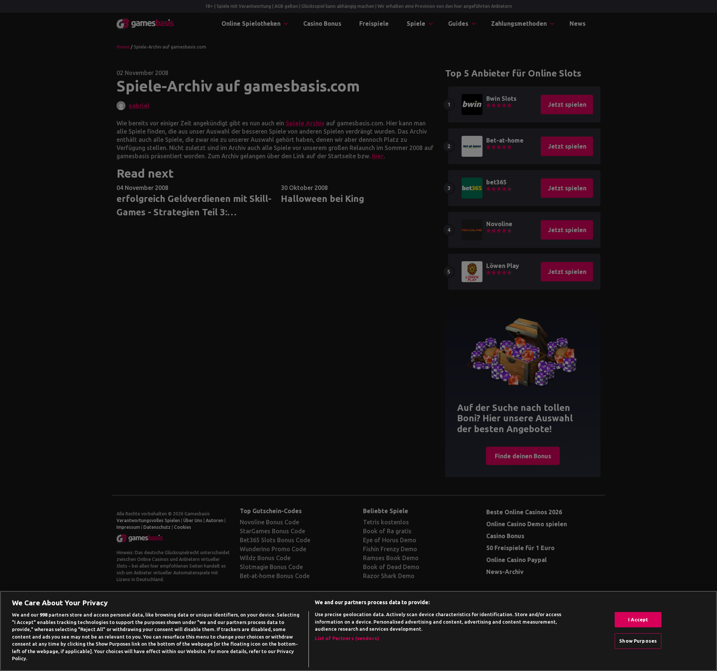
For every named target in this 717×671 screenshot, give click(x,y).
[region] (358, 631)
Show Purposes (638, 640)
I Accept (638, 619)
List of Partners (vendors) (347, 638)
